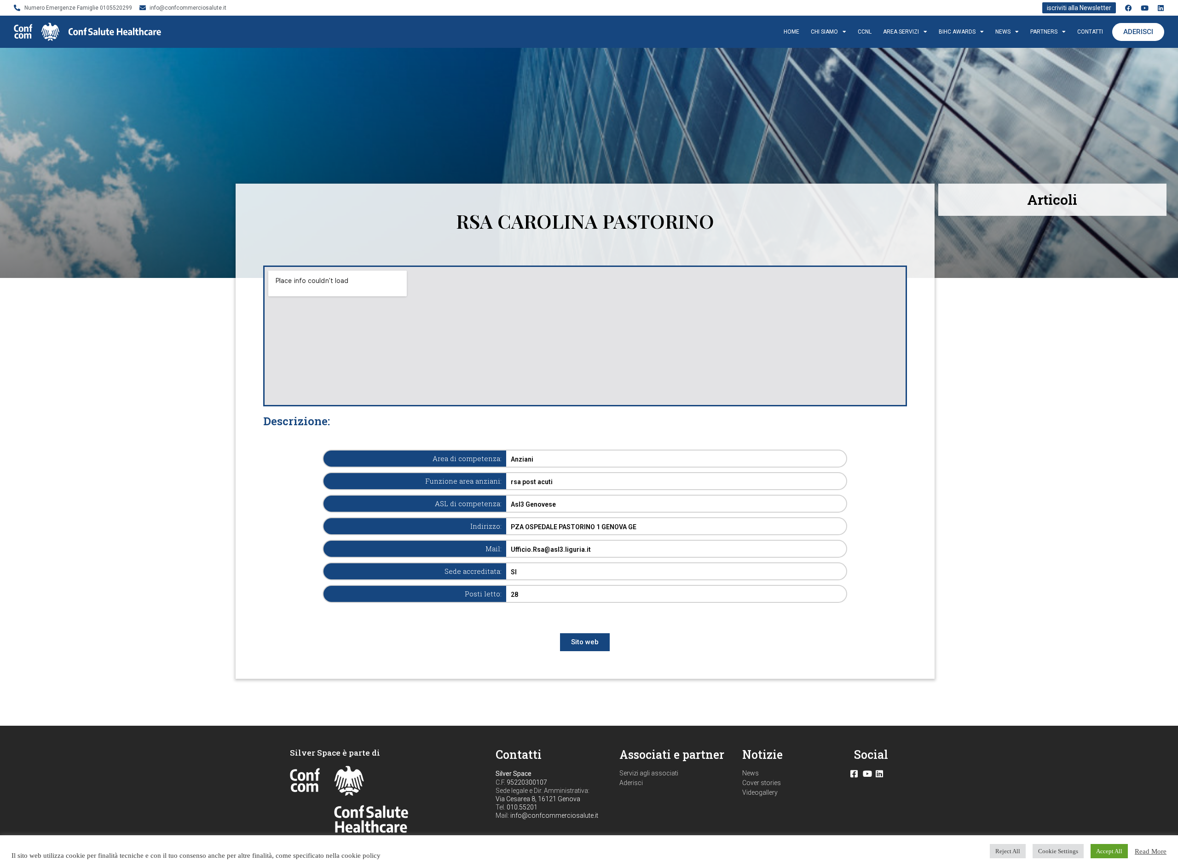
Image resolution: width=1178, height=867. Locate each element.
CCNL (865, 32)
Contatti (1090, 32)
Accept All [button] (1109, 851)
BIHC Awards (957, 32)
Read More (1150, 851)
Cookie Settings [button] (1058, 851)
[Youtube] (1144, 8)
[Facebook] (1128, 8)
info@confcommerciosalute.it (554, 815)
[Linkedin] (1160, 8)
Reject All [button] (1007, 851)
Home (791, 32)
